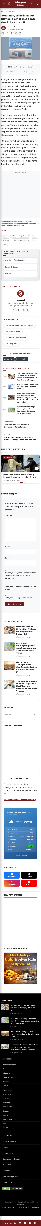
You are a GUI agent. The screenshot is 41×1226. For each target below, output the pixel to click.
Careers (6, 1147)
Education (7, 1073)
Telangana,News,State (21, 240)
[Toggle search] (32, 3)
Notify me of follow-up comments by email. (20, 588)
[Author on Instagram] (23, 310)
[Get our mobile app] (9, 4)
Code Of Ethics (9, 1165)
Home (3, 11)
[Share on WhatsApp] (16, 33)
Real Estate (7, 1107)
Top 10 (5, 1124)
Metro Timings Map (10, 1177)
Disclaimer (7, 1171)
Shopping (6, 1111)
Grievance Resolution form (14, 226)
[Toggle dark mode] (37, 4)
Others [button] (8, 274)
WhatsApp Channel (17, 338)
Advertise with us (10, 1141)
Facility (12, 236)
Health (5, 1086)
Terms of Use (22, 1207)
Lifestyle (6, 1098)
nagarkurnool (24, 236)
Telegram (13, 343)
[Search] (34, 714)
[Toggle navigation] (4, 3)
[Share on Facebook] (3, 33)
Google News (14, 331)
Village (34, 240)
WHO (4, 244)
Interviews (7, 1094)
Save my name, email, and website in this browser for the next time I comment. (20, 575)
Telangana (11, 11)
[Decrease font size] (17, 72)
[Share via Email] (20, 33)
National (6, 1103)
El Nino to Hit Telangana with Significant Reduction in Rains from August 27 (26, 667)
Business (6, 1069)
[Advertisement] (20, 196)
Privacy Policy (8, 1153)
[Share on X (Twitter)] (7, 33)
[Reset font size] (32, 72)
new (33, 236)
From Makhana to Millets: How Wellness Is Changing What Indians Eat (26, 630)
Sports (5, 1115)
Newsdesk (11, 27)
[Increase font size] (28, 72)
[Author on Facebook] (18, 310)
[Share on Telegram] (12, 33)
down (5, 236)
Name (8, 546)
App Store (10, 359)
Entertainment (8, 1077)
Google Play (22, 359)
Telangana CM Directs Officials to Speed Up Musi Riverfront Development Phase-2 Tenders (26, 686)
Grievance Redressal (11, 1159)
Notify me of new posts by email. (18, 598)
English (22, 67)
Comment (10, 515)
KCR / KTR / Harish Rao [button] (14, 260)
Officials (6, 240)
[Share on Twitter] (20, 1223)
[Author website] (27, 310)
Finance (6, 1081)
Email (7, 558)
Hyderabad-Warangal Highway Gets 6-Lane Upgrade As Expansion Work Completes (26, 648)
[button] (37, 468)
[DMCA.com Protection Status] (20, 1188)
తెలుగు (30, 67)
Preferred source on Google (21, 325)
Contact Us (7, 1182)
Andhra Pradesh (9, 1065)
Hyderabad (7, 1090)
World (5, 1128)
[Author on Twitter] (14, 310)
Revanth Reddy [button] (11, 267)
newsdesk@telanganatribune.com (19, 224)
